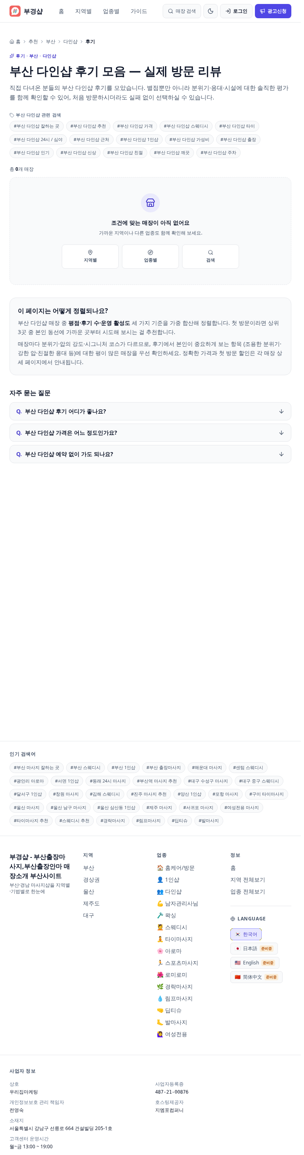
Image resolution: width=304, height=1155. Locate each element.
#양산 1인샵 (189, 794)
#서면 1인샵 (67, 781)
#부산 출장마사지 (163, 767)
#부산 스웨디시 (85, 767)
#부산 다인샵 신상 (78, 152)
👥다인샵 (169, 891)
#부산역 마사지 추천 (157, 781)
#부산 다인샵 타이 (237, 126)
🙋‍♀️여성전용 (172, 1034)
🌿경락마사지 (175, 986)
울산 (88, 891)
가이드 (139, 11)
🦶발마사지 (172, 1022)
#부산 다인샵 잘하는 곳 (36, 126)
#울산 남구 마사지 (68, 807)
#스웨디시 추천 (74, 820)
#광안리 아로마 (29, 781)
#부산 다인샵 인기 (31, 152)
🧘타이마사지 (175, 939)
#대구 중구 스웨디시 (259, 781)
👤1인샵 (168, 879)
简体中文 (256, 977)
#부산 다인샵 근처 (91, 139)
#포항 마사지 (225, 794)
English (254, 962)
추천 (33, 41)
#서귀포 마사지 (198, 807)
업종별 (111, 11)
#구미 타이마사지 (266, 794)
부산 (50, 41)
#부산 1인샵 (123, 767)
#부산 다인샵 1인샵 (139, 139)
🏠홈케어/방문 (176, 867)
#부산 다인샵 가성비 (189, 139)
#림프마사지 (148, 820)
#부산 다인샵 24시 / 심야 (38, 139)
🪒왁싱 (166, 915)
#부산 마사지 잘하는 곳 (36, 767)
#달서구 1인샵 (28, 794)
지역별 (83, 11)
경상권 (91, 879)
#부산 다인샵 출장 (238, 139)
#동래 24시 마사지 (108, 781)
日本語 (253, 948)
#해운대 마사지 (207, 767)
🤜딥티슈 (169, 1010)
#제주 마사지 (159, 807)
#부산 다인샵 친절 (125, 152)
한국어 (246, 934)
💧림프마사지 (175, 998)
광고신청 (277, 11)
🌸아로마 (169, 951)
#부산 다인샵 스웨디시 (186, 126)
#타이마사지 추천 (31, 820)
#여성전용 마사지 (241, 807)
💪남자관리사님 (177, 903)
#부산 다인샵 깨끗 (172, 152)
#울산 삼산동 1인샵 (116, 807)
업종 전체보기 (247, 891)
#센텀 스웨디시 (248, 767)
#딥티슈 (180, 820)
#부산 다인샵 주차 (218, 152)
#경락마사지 (113, 820)
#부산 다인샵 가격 (135, 126)
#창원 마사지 (66, 794)
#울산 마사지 (27, 807)
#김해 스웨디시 (105, 794)
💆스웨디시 (172, 927)
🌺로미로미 (172, 974)
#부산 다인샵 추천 (88, 126)
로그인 (240, 11)
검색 (210, 260)
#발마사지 (209, 820)
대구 (88, 915)
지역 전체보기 (247, 879)
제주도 (91, 903)
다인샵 (70, 41)
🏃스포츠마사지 (177, 962)
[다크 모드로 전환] (210, 11)
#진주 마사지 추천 (149, 794)
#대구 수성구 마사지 (208, 781)
